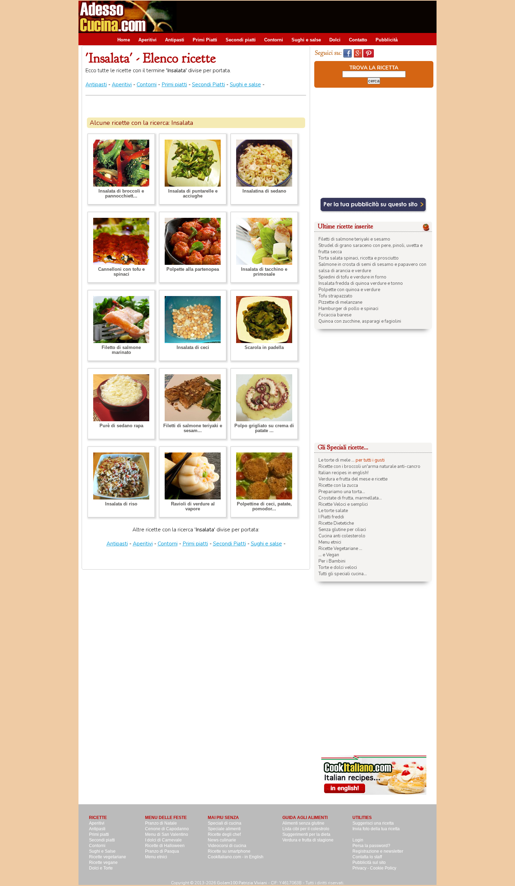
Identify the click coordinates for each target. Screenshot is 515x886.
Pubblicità (387, 39)
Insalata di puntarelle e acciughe (193, 193)
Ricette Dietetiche (336, 523)
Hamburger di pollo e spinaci (348, 309)
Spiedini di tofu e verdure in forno (352, 277)
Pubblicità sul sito (369, 862)
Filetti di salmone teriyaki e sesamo (354, 239)
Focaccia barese (334, 315)
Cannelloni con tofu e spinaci (121, 272)
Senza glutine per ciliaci (342, 529)
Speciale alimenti (224, 828)
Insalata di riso (121, 503)
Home (123, 39)
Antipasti (174, 39)
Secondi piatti (241, 39)
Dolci (335, 39)
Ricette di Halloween (165, 845)
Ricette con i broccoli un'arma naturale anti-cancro (369, 466)
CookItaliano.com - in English (235, 856)
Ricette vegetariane (107, 856)
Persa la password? (371, 845)
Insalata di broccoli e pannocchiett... (121, 193)
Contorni (273, 39)
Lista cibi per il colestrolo (305, 828)
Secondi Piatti (208, 84)
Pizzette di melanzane (340, 302)
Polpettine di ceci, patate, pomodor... (264, 506)
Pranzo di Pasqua (162, 851)
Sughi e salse (306, 39)
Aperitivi (147, 39)
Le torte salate (333, 511)
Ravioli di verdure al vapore (193, 506)
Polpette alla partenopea (192, 269)
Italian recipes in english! (343, 473)
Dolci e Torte (101, 868)
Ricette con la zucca (338, 485)
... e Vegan (328, 555)
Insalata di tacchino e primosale (264, 272)
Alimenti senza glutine (303, 823)
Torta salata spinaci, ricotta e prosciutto (358, 258)
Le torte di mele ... (336, 460)
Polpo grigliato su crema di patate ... (264, 428)
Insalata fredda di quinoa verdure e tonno (360, 283)
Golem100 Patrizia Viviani (242, 883)
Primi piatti (174, 84)
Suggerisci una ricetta (373, 823)
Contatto (358, 39)
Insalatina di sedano (264, 191)
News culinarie (222, 840)
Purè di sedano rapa (121, 425)
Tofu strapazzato (335, 296)
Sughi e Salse (102, 851)
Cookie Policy (383, 868)
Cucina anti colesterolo (341, 536)
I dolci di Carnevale (163, 840)
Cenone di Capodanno (167, 828)
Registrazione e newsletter (377, 851)
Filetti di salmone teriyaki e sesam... (192, 428)
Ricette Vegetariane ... (340, 548)
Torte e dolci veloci (337, 567)
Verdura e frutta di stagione (308, 840)
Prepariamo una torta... (341, 492)
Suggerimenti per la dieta (306, 834)
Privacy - (361, 868)
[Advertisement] (309, 16)
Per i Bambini (331, 561)
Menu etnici (329, 542)
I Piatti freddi (331, 517)
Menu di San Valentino (166, 834)
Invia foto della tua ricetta (376, 828)
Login (357, 840)
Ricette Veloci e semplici (343, 504)
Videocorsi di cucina (227, 845)
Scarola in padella (264, 347)
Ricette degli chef (224, 834)
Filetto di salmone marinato (121, 350)
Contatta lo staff (367, 856)
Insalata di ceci (193, 347)
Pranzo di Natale (161, 823)
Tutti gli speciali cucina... (342, 574)
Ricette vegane (103, 862)
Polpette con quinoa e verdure (349, 290)
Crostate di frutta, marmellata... (350, 498)
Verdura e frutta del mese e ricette (352, 479)
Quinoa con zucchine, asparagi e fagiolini (359, 321)
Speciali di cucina (224, 823)
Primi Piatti (205, 39)
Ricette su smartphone (229, 851)
